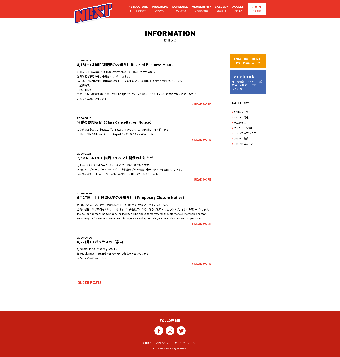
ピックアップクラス (244, 133)
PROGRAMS (160, 8)
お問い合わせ (163, 343)
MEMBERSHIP (201, 8)
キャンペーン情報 (242, 128)
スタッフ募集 (240, 138)
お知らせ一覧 (240, 112)
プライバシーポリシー (185, 343)
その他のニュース (242, 144)
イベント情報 (240, 117)
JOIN (256, 8)
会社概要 (147, 343)
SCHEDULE (180, 8)
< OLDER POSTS (87, 282)
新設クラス (239, 122)
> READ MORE (201, 104)
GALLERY (221, 8)
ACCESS (238, 8)
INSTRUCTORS (138, 8)
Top (331, 349)
